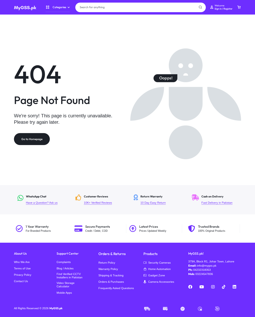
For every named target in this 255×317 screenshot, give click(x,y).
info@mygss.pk (206, 265)
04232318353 (202, 269)
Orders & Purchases (111, 281)
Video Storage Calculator (66, 284)
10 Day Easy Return (160, 199)
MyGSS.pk (56, 308)
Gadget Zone (156, 275)
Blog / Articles (65, 268)
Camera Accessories (161, 281)
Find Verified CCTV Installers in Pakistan (69, 275)
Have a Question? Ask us (44, 199)
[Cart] (239, 7)
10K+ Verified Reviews (102, 199)
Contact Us (21, 281)
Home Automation (159, 269)
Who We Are (22, 262)
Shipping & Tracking (111, 275)
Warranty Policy (108, 269)
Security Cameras (159, 262)
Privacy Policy (22, 274)
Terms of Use (22, 268)
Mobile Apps (64, 292)
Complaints (64, 262)
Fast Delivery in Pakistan (218, 199)
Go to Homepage (31, 139)
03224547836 (204, 274)
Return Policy (106, 262)
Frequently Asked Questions (116, 288)
